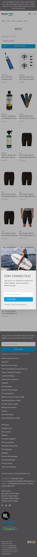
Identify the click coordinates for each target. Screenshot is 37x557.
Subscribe (11, 299)
